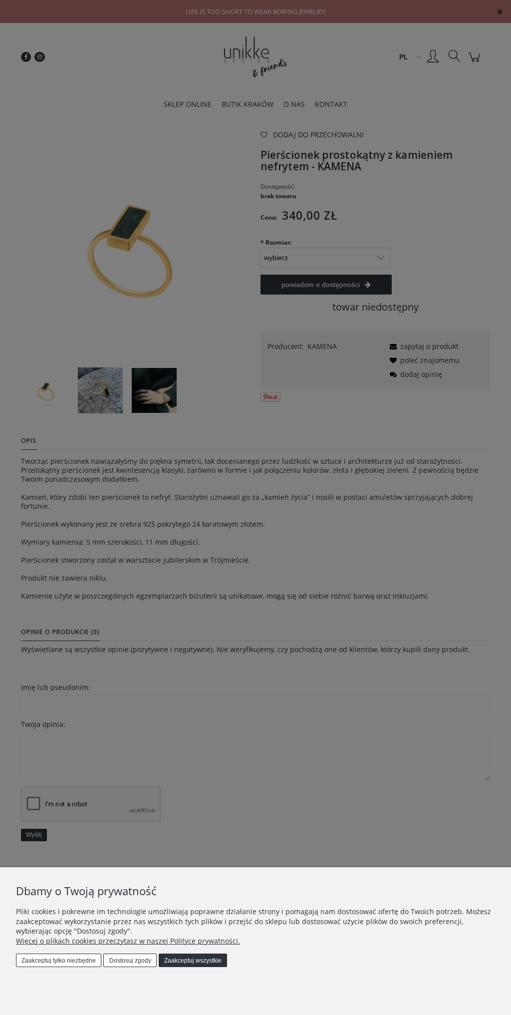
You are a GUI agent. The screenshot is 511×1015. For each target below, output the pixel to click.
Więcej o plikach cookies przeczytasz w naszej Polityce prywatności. (128, 941)
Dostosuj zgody (130, 960)
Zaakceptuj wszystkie (193, 960)
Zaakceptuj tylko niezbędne (58, 960)
